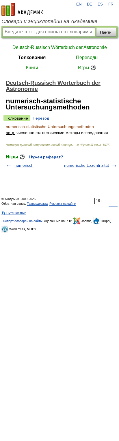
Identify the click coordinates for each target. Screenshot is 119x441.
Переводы (87, 57)
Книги (32, 67)
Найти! (106, 32)
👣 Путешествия (13, 213)
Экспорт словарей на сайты (21, 221)
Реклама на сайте (62, 203)
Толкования (32, 57)
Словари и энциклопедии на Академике (49, 21)
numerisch (24, 165)
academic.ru (22, 9)
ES (100, 4)
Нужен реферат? (46, 157)
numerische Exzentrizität (86, 165)
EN (78, 4)
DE (89, 4)
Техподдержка (37, 203)
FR (110, 4)
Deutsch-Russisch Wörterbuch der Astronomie (59, 47)
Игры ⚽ (87, 67)
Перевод (41, 118)
